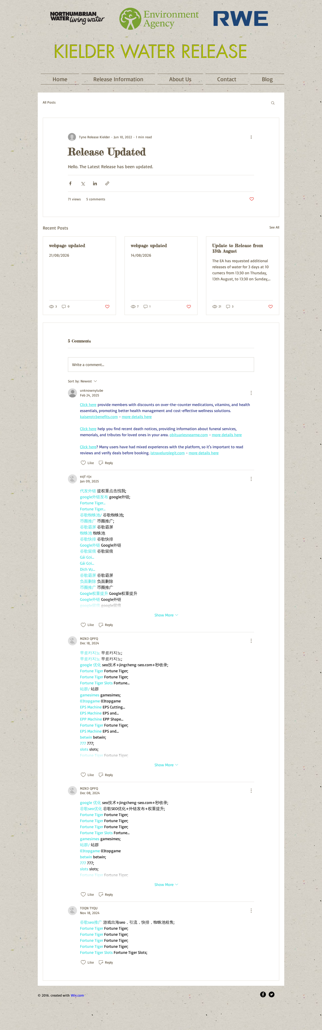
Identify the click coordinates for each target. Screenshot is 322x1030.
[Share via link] (107, 183)
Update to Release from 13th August (237, 248)
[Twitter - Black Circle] (271, 994)
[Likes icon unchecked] (83, 463)
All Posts (49, 102)
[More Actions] (251, 393)
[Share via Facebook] (70, 183)
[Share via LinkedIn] (95, 183)
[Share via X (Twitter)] (82, 183)
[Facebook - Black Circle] (263, 994)
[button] (272, 103)
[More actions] (251, 137)
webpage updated (67, 245)
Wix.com (77, 995)
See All (274, 227)
